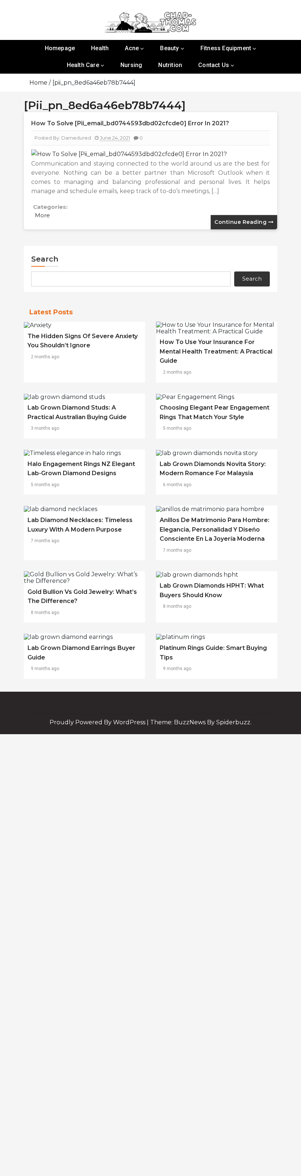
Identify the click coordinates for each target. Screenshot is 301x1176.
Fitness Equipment (225, 48)
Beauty (169, 48)
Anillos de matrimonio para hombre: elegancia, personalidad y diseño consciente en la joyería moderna (214, 529)
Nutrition (170, 65)
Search (44, 259)
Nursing (131, 65)
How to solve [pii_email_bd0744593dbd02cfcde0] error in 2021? (130, 123)
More (42, 215)
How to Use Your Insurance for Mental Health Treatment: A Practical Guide (216, 351)
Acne (132, 48)
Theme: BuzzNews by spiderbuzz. (200, 722)
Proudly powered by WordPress (98, 722)
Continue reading (241, 222)
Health (100, 48)
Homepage (60, 48)
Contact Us (213, 65)
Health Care (83, 65)
